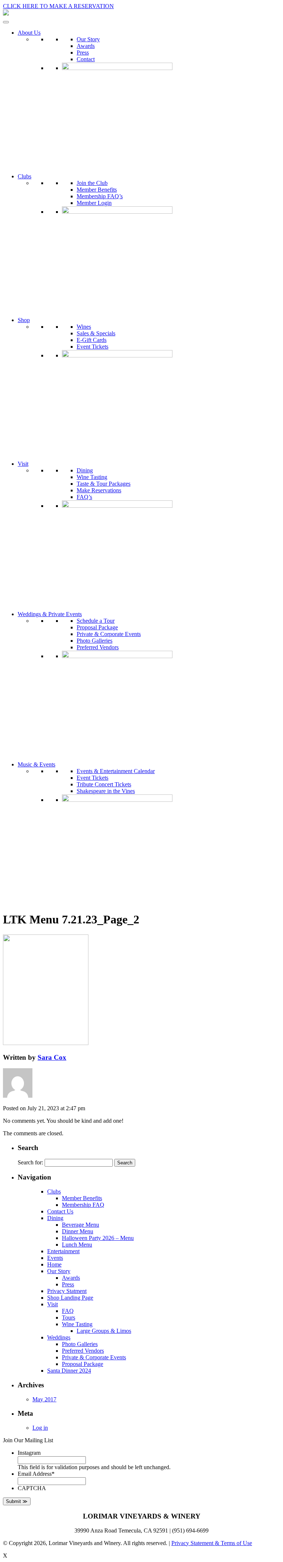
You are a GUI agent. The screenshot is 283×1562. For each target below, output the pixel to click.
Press (83, 52)
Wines (84, 327)
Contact (86, 59)
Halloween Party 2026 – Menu (98, 1238)
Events (55, 1258)
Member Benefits (97, 189)
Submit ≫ (17, 1501)
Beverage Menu (80, 1225)
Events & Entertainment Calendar (116, 771)
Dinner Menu (77, 1231)
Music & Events (36, 764)
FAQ (68, 1311)
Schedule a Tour (96, 621)
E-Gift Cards (91, 340)
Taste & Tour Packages (103, 484)
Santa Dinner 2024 (69, 1370)
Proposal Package (97, 627)
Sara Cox (52, 1057)
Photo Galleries (94, 640)
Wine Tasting (92, 477)
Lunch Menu (77, 1244)
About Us (29, 32)
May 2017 (44, 1399)
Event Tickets (92, 346)
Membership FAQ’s (100, 196)
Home (54, 1264)
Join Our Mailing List (28, 1440)
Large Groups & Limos (104, 1331)
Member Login (94, 203)
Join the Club (92, 183)
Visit (23, 464)
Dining (85, 470)
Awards (86, 46)
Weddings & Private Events (50, 614)
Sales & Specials (96, 333)
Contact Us (60, 1211)
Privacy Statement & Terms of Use (211, 1543)
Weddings (58, 1337)
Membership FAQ (83, 1205)
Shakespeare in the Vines (106, 791)
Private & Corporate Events (109, 634)
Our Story (88, 39)
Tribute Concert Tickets (104, 784)
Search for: (30, 1162)
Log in (40, 1428)
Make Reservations (99, 490)
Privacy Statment (67, 1291)
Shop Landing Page (70, 1297)
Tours (68, 1317)
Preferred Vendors (98, 647)
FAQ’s (84, 497)
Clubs (24, 176)
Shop (24, 320)
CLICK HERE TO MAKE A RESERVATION (58, 6)
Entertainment (63, 1251)
